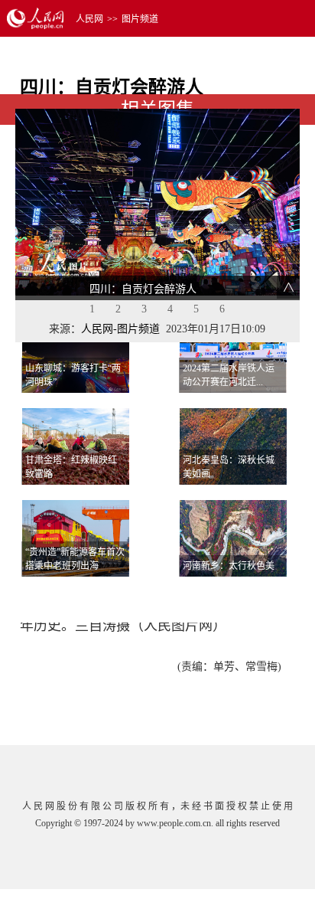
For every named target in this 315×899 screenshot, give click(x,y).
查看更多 (256, 595)
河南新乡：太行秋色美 (228, 566)
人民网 (89, 19)
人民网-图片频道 (120, 329)
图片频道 (140, 19)
